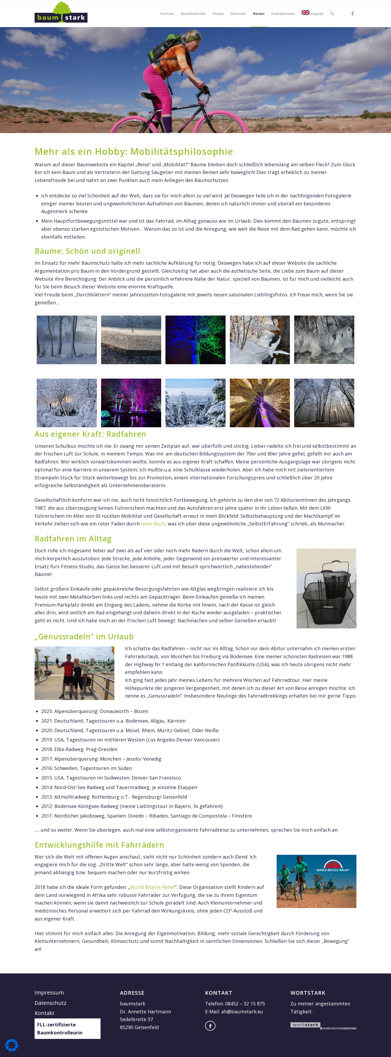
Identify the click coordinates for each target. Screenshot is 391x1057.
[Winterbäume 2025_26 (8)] (67, 402)
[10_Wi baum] (67, 339)
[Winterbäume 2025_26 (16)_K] (260, 402)
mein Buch (153, 523)
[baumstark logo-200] (61, 13)
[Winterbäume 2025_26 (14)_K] (131, 339)
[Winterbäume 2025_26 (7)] (195, 402)
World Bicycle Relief (152, 887)
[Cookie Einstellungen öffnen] (11, 1050)
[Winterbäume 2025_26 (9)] (131, 402)
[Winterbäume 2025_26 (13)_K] (195, 339)
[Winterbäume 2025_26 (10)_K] (324, 339)
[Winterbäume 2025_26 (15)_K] (324, 402)
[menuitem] (167, 13)
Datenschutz (50, 1002)
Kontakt (45, 1013)
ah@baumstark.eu (242, 1011)
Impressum (49, 992)
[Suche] (332, 13)
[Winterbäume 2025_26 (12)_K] (260, 339)
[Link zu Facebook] (352, 13)
